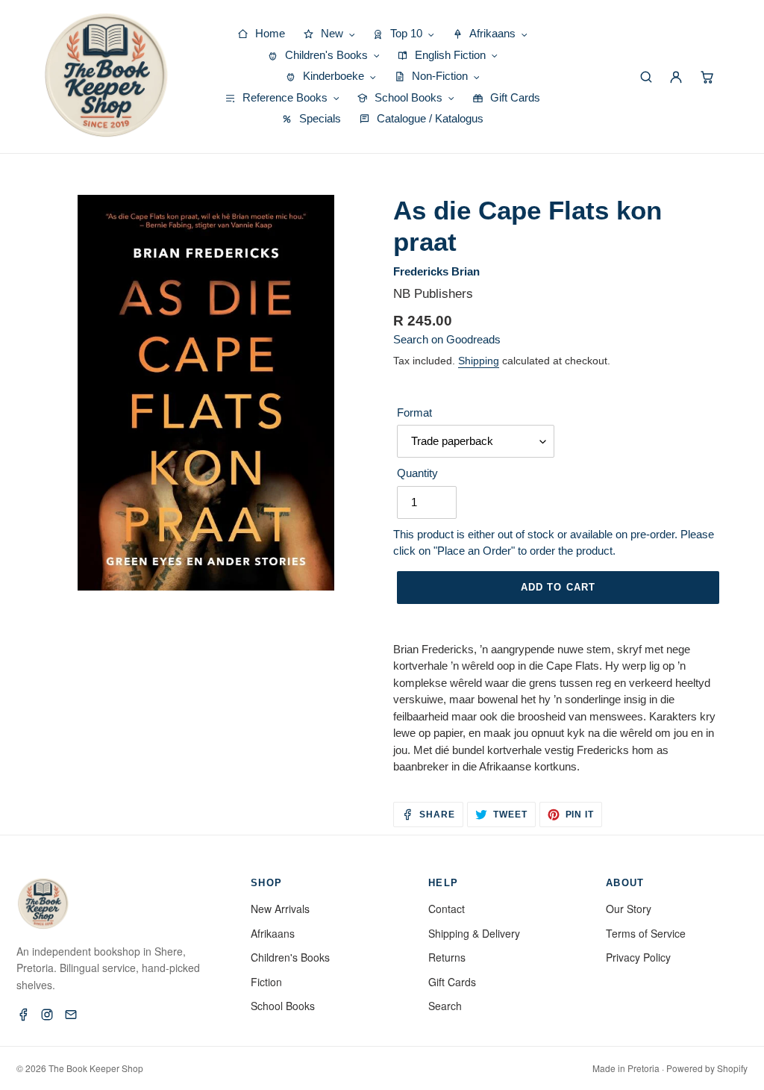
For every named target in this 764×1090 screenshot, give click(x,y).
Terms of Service (646, 933)
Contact (446, 908)
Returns (447, 957)
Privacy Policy (638, 957)
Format (414, 412)
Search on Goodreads (447, 339)
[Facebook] (23, 1014)
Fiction (266, 981)
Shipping (478, 361)
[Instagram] (47, 1014)
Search (445, 1005)
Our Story (628, 908)
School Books (283, 1005)
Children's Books (290, 957)
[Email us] (71, 1014)
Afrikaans (273, 933)
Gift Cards (452, 981)
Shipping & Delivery (474, 933)
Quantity (417, 473)
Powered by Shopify (707, 1068)
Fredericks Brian (436, 271)
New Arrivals (280, 908)
